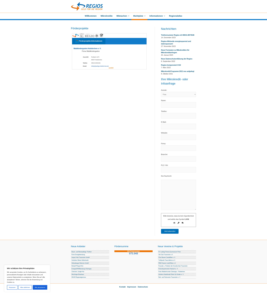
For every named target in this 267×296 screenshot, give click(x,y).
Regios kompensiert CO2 (171, 65)
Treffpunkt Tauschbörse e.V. (167, 260)
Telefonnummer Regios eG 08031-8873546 (177, 35)
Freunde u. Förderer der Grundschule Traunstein (172, 266)
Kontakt (122, 287)
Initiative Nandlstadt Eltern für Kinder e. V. (171, 274)
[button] (128, 16)
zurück (111, 68)
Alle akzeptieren (40, 287)
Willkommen (91, 16)
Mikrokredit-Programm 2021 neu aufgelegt (177, 71)
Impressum (131, 287)
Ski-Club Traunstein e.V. (165, 254)
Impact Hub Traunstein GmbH (81, 257)
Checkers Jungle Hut (78, 271)
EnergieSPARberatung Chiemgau (81, 269)
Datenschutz (143, 287)
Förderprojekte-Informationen (90, 41)
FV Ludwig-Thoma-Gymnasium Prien (169, 252)
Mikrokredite (107, 16)
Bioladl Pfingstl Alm (77, 266)
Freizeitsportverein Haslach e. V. (168, 269)
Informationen (156, 16)
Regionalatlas (175, 16)
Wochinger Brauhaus (78, 274)
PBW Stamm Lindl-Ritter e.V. (167, 263)
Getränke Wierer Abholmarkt (80, 260)
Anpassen (12, 287)
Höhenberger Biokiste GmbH (80, 263)
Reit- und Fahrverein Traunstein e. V (169, 277)
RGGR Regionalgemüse (79, 277)
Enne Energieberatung (78, 254)
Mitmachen (121, 16)
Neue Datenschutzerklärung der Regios (176, 59)
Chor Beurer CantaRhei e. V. (167, 257)
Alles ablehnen (25, 287)
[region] (27, 278)
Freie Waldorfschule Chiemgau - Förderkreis (171, 271)
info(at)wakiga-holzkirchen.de (100, 66)
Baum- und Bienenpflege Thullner (82, 252)
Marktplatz (138, 16)
